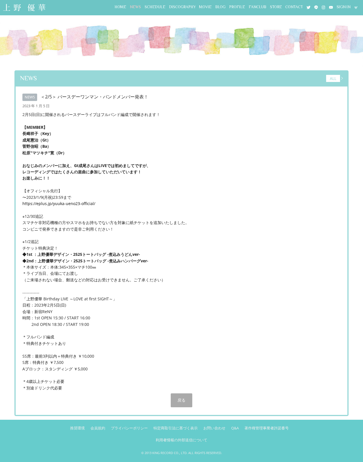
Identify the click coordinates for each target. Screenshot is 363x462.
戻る (181, 400)
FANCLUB (257, 7)
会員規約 (97, 428)
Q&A (235, 428)
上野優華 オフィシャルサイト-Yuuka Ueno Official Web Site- (24, 8)
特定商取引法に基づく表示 (175, 428)
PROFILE (237, 7)
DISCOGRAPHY (182, 7)
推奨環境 (77, 428)
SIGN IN (344, 7)
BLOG (220, 7)
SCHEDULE (155, 7)
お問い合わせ (214, 428)
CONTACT (294, 7)
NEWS (135, 7)
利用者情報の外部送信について (181, 439)
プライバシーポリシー (129, 428)
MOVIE (205, 7)
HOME (120, 7)
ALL (333, 78)
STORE (276, 7)
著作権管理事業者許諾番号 (266, 428)
